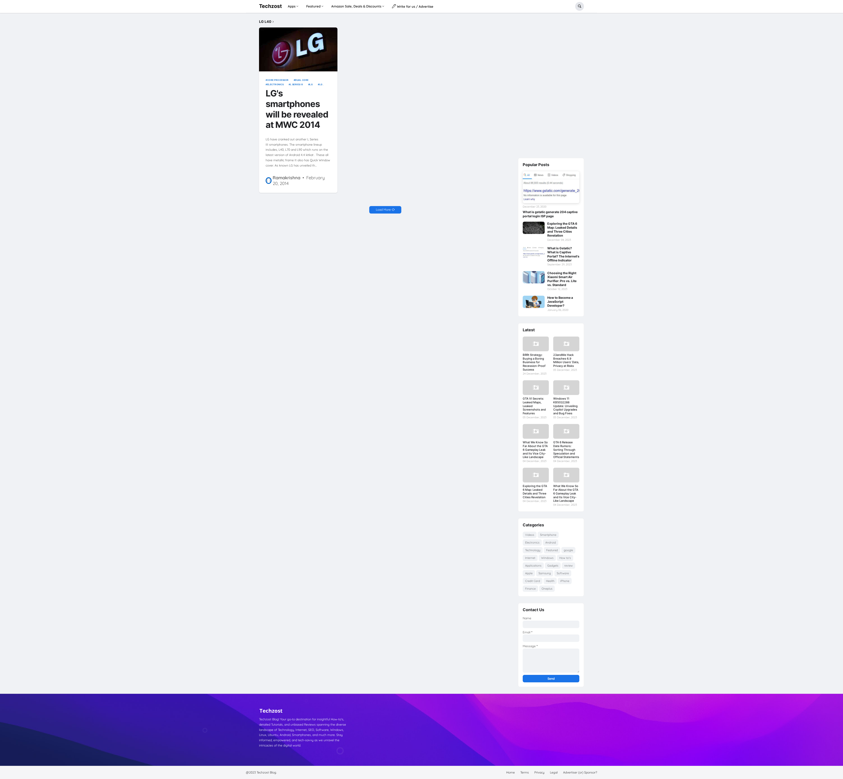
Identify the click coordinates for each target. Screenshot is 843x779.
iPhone (564, 581)
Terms (524, 772)
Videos (529, 534)
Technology (532, 550)
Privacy (539, 772)
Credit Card (532, 581)
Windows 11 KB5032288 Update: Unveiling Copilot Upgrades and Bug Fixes (565, 406)
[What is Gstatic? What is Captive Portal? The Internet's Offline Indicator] (534, 252)
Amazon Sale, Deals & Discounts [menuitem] (356, 6)
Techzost (270, 6)
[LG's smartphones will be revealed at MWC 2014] (298, 49)
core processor (278, 80)
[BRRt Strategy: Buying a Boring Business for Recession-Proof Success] (536, 344)
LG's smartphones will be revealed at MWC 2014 (297, 109)
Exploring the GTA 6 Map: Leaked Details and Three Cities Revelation (562, 229)
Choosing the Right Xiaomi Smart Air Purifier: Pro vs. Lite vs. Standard (561, 279)
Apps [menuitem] (291, 6)
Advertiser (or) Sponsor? (580, 772)
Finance (530, 588)
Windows (547, 558)
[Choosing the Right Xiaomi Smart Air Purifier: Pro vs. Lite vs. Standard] (534, 277)
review (568, 565)
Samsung (545, 573)
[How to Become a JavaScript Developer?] (534, 302)
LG (311, 84)
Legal (554, 772)
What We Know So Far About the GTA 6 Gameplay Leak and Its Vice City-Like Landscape (535, 449)
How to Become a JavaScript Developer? (560, 301)
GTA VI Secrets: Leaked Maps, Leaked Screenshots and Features (534, 406)
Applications (533, 565)
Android (550, 542)
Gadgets (552, 565)
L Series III (296, 84)
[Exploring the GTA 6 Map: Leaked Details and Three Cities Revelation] (534, 228)
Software (563, 573)
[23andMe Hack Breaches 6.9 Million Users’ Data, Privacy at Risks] (566, 344)
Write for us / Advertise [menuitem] (414, 6)
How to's (565, 558)
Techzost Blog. (267, 772)
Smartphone (548, 534)
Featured (552, 550)
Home (510, 772)
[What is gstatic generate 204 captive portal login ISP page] (551, 187)
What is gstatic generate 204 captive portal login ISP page (550, 214)
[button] (579, 6)
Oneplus (547, 588)
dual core (302, 80)
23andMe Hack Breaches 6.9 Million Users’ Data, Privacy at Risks (566, 360)
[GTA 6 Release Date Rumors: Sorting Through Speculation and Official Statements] (566, 431)
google (568, 550)
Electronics (275, 84)
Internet (530, 558)
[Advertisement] (551, 85)
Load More (383, 210)
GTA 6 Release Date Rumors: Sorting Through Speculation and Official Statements (566, 449)
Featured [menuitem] (313, 6)
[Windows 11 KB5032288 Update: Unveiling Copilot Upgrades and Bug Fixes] (566, 387)
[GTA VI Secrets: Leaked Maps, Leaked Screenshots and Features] (536, 387)
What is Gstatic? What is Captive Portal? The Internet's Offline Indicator (563, 254)
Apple (529, 573)
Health (550, 581)
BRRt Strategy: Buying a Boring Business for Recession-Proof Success (534, 362)
